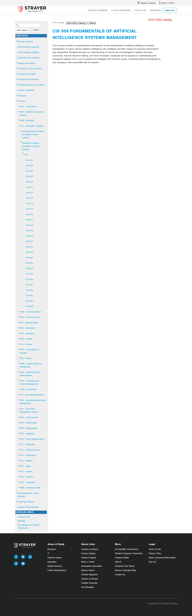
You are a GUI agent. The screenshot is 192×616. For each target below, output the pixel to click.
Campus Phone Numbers (28, 507)
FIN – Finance (26, 344)
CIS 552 (29, 258)
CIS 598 (29, 301)
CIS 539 (29, 236)
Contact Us (120, 574)
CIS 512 (29, 187)
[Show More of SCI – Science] (19, 471)
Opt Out (152, 562)
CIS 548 (29, 252)
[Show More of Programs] (17, 95)
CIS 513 (29, 193)
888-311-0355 (168, 3)
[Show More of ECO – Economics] (19, 327)
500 (26, 155)
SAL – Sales (25, 466)
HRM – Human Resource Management (30, 365)
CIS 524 (29, 209)
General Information (26, 63)
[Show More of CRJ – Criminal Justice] (19, 316)
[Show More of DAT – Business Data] (19, 322)
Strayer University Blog (125, 570)
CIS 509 (29, 176)
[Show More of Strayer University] (17, 41)
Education (52, 562)
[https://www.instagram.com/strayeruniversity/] (16, 563)
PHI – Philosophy (27, 444)
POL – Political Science (30, 450)
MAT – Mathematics (28, 423)
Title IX (118, 562)
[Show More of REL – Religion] (19, 460)
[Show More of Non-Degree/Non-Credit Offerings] (17, 492)
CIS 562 (29, 285)
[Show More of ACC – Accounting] (19, 106)
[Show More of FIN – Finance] (19, 343)
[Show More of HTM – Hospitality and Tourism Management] (19, 380)
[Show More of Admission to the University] (17, 68)
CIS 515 (29, 198)
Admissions (155, 10)
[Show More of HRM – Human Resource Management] (19, 363)
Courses (21, 101)
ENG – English (26, 339)
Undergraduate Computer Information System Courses (33, 134)
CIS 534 (29, 230)
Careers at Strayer (89, 579)
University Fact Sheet (124, 566)
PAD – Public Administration (32, 439)
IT (48, 553)
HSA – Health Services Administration (29, 373)
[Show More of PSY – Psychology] (19, 454)
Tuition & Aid (140, 10)
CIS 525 (29, 214)
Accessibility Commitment (126, 549)
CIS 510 (29, 182)
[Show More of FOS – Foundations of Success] (19, 349)
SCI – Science (26, 471)
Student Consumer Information (129, 553)
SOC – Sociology (27, 482)
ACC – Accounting (28, 106)
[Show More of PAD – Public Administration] (19, 438)
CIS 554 (29, 263)
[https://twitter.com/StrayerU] (23, 556)
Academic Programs (98, 10)
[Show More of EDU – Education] (19, 333)
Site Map (21, 521)
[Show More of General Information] (17, 62)
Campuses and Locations (28, 58)
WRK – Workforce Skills (30, 488)
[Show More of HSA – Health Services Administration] (19, 371)
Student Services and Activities (31, 85)
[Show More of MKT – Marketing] (19, 433)
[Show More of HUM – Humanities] (19, 389)
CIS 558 (29, 274)
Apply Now (169, 10)
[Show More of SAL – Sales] (19, 465)
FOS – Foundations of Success (29, 351)
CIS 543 (29, 247)
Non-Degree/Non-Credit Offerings (28, 494)
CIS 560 (29, 279)
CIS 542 (29, 241)
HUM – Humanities (28, 389)
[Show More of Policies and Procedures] (17, 79)
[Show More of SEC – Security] (19, 476)
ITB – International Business (32, 395)
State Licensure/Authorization (162, 558)
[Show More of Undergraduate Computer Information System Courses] (21, 130)
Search (36, 30)
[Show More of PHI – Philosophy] (19, 444)
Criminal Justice (55, 558)
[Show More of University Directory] (17, 501)
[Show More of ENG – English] (19, 338)
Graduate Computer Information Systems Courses (30, 146)
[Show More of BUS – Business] (19, 120)
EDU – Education (27, 333)
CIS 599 (29, 306)
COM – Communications (30, 312)
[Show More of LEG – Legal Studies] (19, 417)
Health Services (55, 566)
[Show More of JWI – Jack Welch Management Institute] (19, 408)
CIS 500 (29, 160)
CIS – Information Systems (31, 126)
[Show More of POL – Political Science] (19, 449)
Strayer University (25, 41)
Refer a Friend (87, 562)
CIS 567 (29, 295)
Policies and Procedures (28, 79)
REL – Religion (26, 461)
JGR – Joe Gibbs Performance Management (33, 401)
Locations (148, 3)
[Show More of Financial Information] (17, 73)
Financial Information (27, 74)
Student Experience (121, 10)
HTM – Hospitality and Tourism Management (29, 382)
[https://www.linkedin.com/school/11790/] (30, 556)
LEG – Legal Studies (29, 417)
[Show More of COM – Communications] (19, 311)
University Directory (26, 502)
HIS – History (26, 358)
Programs (22, 96)
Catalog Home (24, 517)
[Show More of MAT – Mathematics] (19, 422)
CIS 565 (29, 290)
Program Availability (25, 90)
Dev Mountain (87, 587)
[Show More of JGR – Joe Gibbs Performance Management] (19, 399)
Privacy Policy (155, 553)
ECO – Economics (28, 328)
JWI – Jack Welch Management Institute (29, 410)
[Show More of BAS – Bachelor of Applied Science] (19, 111)
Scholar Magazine (89, 574)
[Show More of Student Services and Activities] (17, 84)
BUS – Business (27, 120)
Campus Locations (89, 549)
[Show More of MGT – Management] (19, 427)
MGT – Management (28, 428)
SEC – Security (26, 477)
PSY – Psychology (28, 455)
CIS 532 (29, 225)
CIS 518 (29, 203)
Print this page (58, 22)
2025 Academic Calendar (28, 52)
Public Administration (57, 570)
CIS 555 (29, 268)
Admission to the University (29, 68)
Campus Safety (122, 558)
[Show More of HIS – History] (19, 357)
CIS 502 (29, 165)
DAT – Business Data (29, 323)
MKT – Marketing (27, 433)
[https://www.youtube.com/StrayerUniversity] (23, 563)
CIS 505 (29, 171)
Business (52, 549)
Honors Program (88, 558)
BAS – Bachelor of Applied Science (31, 113)
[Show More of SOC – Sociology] (19, 482)
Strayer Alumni (88, 570)
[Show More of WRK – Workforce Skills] (19, 487)
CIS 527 (29, 220)
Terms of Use (155, 549)
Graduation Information (91, 566)
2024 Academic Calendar (28, 47)
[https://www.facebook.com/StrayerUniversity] (16, 556)
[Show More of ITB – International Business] (19, 394)
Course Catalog (88, 553)
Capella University (89, 583)
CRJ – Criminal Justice (30, 317)
